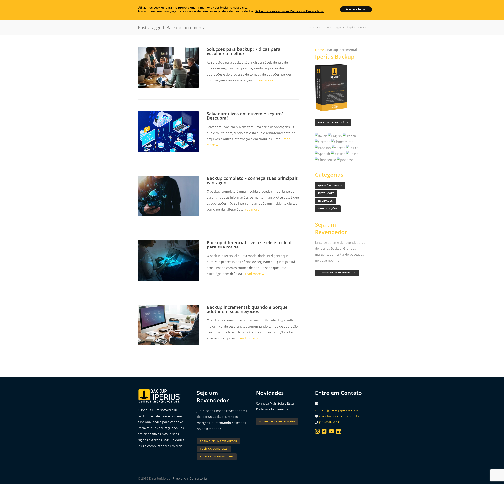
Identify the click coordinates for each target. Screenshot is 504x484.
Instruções (326, 193)
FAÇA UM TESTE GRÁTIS (333, 122)
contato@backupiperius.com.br (338, 410)
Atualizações (327, 208)
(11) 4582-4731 (330, 422)
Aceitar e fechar (356, 9)
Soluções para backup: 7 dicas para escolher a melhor (243, 51)
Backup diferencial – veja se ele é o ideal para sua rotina (249, 244)
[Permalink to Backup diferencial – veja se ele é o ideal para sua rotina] (168, 260)
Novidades (325, 201)
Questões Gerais (330, 185)
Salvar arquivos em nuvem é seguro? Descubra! (245, 116)
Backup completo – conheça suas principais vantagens (252, 180)
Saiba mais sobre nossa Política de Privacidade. (289, 11)
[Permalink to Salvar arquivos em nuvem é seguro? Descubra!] (168, 131)
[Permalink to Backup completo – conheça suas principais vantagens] (168, 196)
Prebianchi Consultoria (190, 478)
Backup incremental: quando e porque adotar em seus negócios (247, 309)
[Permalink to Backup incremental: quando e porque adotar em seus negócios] (168, 325)
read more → (267, 80)
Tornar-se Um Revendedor (336, 273)
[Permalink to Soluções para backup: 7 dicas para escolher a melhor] (168, 67)
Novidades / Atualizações (277, 421)
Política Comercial (214, 449)
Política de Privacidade (216, 456)
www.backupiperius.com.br (339, 416)
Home (319, 50)
